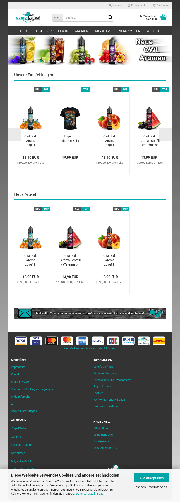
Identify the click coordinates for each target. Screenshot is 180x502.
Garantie (16, 436)
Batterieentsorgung (105, 373)
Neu (23, 31)
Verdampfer (129, 31)
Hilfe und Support (21, 444)
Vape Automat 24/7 (105, 448)
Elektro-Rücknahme (105, 406)
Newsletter (18, 453)
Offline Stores (101, 428)
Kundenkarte (101, 441)
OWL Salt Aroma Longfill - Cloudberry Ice (30, 141)
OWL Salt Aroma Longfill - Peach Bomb (109, 141)
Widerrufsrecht (20, 396)
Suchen (116, 5)
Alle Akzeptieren (151, 477)
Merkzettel (162, 5)
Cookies (98, 393)
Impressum (18, 367)
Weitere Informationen (151, 487)
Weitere (153, 31)
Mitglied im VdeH (21, 461)
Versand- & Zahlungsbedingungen (32, 389)
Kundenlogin (138, 5)
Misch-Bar (103, 31)
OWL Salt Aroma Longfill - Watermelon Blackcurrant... (149, 141)
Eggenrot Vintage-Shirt (70, 138)
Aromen (81, 31)
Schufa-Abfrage (103, 366)
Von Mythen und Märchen (109, 399)
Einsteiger (42, 31)
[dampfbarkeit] (28, 17)
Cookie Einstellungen (24, 411)
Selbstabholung (103, 434)
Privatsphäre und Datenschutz (112, 379)
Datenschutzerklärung (89, 493)
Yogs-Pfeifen (19, 428)
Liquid (63, 31)
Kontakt (16, 374)
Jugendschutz (102, 386)
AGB (13, 404)
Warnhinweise (20, 381)
